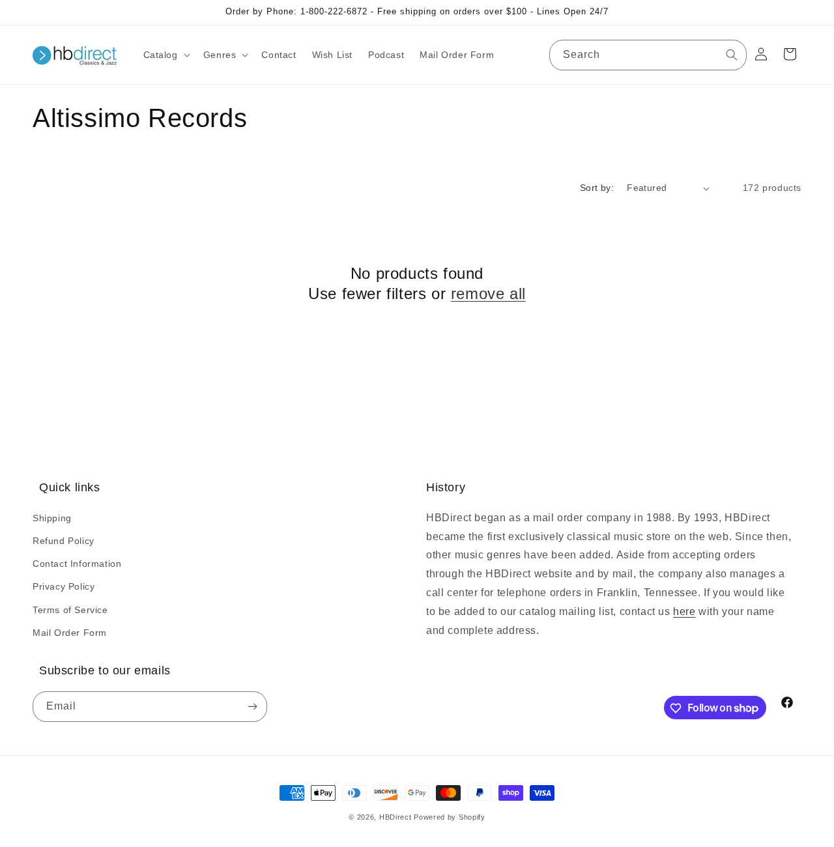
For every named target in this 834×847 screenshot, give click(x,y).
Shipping (52, 517)
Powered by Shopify (449, 817)
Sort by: (597, 187)
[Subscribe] (252, 707)
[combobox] (648, 55)
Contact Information (77, 563)
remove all (488, 293)
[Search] (731, 54)
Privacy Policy (63, 586)
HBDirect (395, 817)
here (684, 610)
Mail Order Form (70, 632)
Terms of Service (70, 609)
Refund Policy (63, 540)
